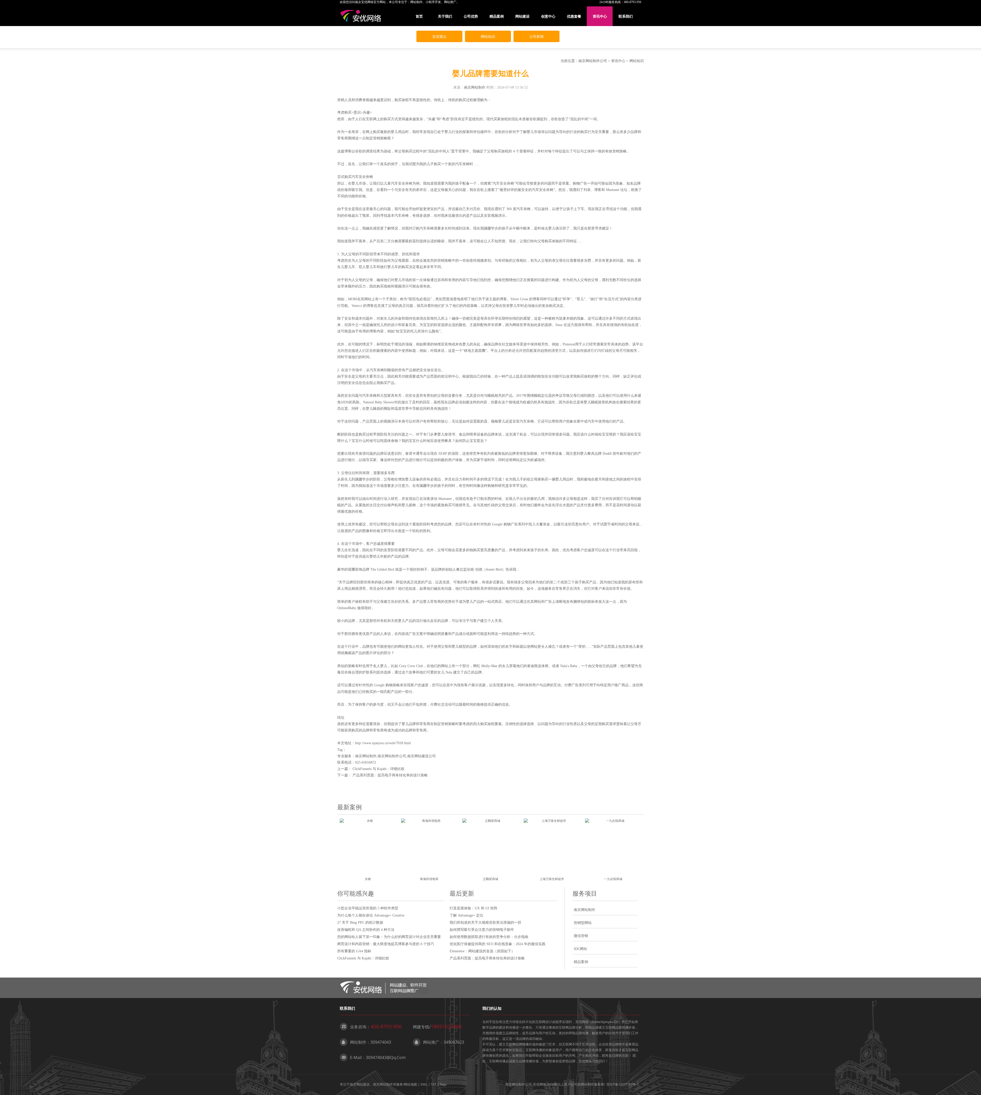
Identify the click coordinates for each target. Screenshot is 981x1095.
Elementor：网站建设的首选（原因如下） (482, 951)
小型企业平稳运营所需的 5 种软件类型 (367, 908)
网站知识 (488, 36)
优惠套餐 (574, 16)
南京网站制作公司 (592, 61)
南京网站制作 (474, 87)
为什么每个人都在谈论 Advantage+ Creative (370, 915)
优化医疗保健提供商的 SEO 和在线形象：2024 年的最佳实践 (497, 944)
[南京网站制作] (361, 16)
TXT (433, 1084)
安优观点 (439, 36)
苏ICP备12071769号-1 (622, 1084)
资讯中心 (600, 16)
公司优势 (471, 16)
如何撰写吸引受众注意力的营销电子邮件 (482, 930)
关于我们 (445, 16)
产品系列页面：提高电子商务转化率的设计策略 (390, 775)
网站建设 (522, 16)
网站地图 (410, 1084)
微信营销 (581, 936)
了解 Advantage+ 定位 (466, 915)
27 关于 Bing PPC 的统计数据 (360, 922)
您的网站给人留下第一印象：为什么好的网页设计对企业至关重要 (389, 937)
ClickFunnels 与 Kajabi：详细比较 (378, 769)
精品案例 (496, 16)
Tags (443, 1084)
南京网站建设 (360, 1084)
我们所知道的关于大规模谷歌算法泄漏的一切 (485, 922)
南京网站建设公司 (421, 756)
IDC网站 (580, 949)
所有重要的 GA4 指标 (354, 951)
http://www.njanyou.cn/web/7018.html (383, 743)
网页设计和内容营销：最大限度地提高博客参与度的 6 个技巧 (385, 944)
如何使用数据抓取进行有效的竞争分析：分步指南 (489, 937)
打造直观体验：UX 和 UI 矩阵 (473, 908)
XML (424, 1084)
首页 (419, 16)
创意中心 (548, 16)
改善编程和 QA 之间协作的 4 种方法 (365, 930)
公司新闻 (536, 36)
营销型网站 (583, 923)
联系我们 (625, 16)
